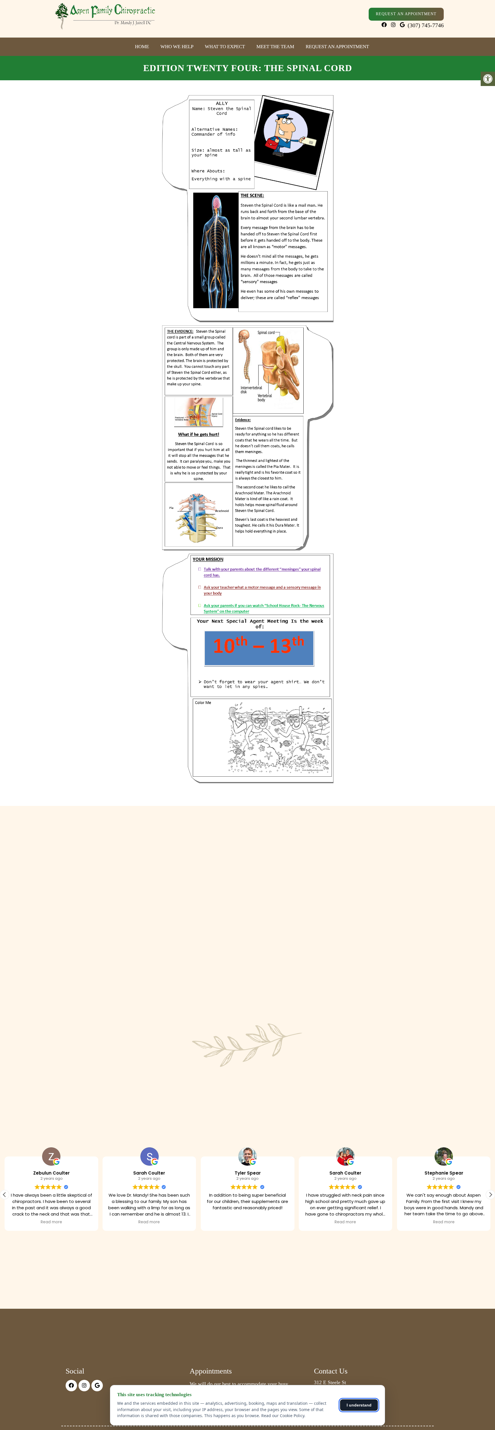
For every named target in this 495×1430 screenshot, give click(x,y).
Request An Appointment (406, 14)
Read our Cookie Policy (282, 1415)
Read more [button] (51, 1222)
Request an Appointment (337, 46)
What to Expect (225, 46)
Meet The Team (275, 46)
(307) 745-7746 (426, 25)
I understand (359, 1405)
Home (142, 46)
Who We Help (176, 46)
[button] (490, 1194)
